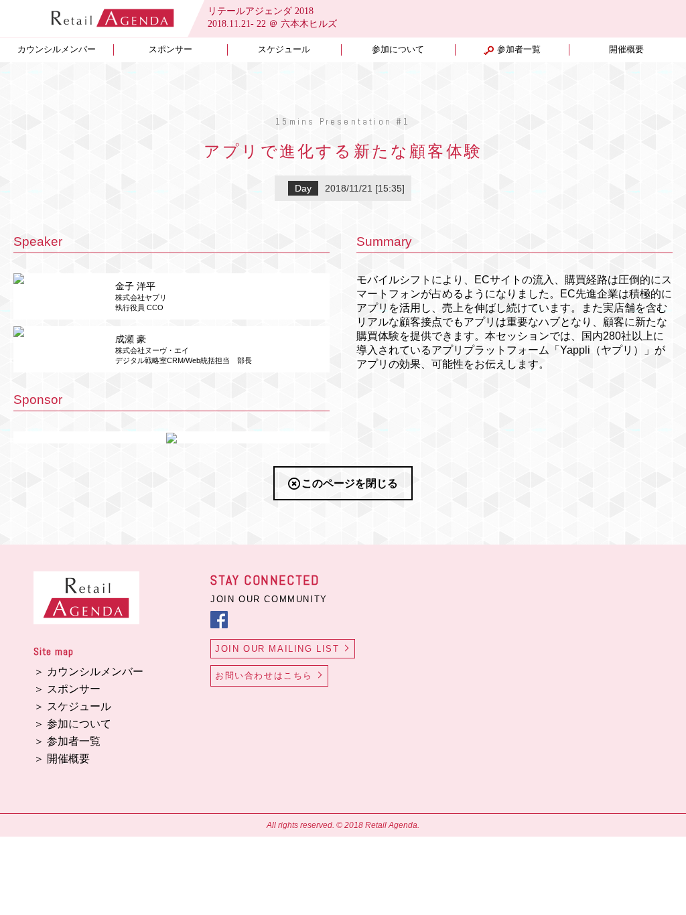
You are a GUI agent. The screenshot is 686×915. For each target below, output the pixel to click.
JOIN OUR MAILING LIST (277, 649)
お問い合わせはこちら (264, 676)
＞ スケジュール (72, 706)
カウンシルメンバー (56, 49)
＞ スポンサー (66, 689)
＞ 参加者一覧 (66, 741)
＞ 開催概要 (61, 758)
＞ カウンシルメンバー (88, 671)
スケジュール (284, 49)
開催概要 (626, 49)
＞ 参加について (72, 723)
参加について (398, 49)
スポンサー (170, 49)
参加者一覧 (519, 49)
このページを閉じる (349, 483)
